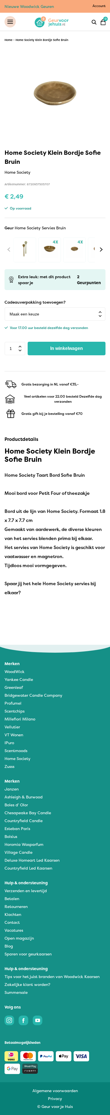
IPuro (9, 742)
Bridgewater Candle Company (33, 695)
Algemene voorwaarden (55, 1090)
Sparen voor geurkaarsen (28, 954)
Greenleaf (14, 687)
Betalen (12, 898)
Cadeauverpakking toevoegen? (35, 302)
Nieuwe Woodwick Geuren (29, 6)
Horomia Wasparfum (24, 844)
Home (8, 40)
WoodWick (15, 671)
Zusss (9, 766)
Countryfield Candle (24, 820)
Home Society (17, 758)
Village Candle (18, 852)
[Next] (101, 249)
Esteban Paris (17, 828)
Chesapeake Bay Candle (28, 812)
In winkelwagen (66, 348)
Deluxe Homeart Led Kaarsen (32, 860)
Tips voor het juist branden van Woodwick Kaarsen (52, 976)
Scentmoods (16, 750)
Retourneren (16, 906)
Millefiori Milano (20, 719)
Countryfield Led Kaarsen (28, 868)
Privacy (55, 1098)
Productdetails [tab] (21, 439)
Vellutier (12, 726)
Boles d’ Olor (16, 804)
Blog (9, 946)
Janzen (12, 789)
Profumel (13, 703)
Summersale (16, 992)
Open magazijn (19, 938)
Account (99, 5)
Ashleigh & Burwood (24, 797)
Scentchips (15, 711)
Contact (12, 922)
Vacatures (14, 930)
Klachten (13, 914)
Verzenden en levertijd (26, 890)
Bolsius (11, 836)
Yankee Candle (19, 679)
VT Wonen (14, 734)
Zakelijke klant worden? (27, 984)
